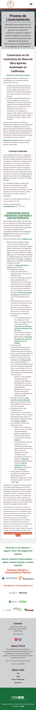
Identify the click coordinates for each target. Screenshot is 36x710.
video (28, 259)
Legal (22, 706)
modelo (17, 440)
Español (23, 421)
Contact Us (18, 682)
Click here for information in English (18, 75)
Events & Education (18, 679)
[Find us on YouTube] (16, 639)
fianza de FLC (26, 360)
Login (18, 676)
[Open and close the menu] (27, 4)
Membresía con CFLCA (10, 140)
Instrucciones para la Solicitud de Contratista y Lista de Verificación (18, 215)
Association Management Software (18, 699)
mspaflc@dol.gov (9, 206)
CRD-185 (25, 459)
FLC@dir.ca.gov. (27, 239)
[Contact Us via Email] (20, 639)
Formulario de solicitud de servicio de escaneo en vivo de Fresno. (23, 328)
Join (18, 673)
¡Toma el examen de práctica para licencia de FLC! (18, 534)
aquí (8, 252)
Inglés (17, 421)
